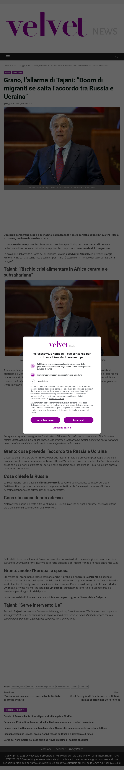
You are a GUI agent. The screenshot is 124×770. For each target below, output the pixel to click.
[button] (62, 381)
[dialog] (62, 385)
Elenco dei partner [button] (56, 398)
